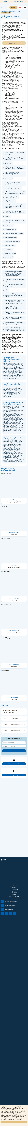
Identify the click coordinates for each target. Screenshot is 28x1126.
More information (4, 1124)
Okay (14, 1122)
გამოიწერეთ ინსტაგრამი (14, 763)
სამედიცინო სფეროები (13, 11)
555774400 (7, 1)
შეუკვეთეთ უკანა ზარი (14, 43)
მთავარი (3, 11)
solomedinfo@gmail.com (10, 905)
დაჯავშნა (13, 7)
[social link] (2, 913)
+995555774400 (9, 909)
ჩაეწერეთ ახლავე (14, 775)
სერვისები (4, 705)
